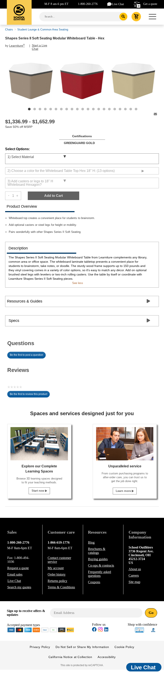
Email (14, 574)
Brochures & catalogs (96, 550)
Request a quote (18, 568)
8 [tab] (66, 109)
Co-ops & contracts (101, 565)
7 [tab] (61, 109)
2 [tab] (34, 109)
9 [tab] (72, 109)
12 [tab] (88, 109)
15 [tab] (104, 109)
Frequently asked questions (99, 574)
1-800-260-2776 (88, 4)
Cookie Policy (124, 647)
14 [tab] (98, 109)
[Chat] (109, 4)
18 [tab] (120, 109)
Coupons (94, 582)
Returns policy (57, 581)
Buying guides (98, 559)
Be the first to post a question (26, 354)
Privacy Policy (40, 647)
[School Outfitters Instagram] (100, 630)
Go (151, 613)
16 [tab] (109, 109)
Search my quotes (19, 587)
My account (56, 568)
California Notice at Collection (70, 657)
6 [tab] (56, 109)
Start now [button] (38, 490)
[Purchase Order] (53, 629)
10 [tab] (77, 109)
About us (135, 569)
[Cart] (136, 16)
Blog (91, 542)
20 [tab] (130, 109)
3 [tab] (40, 109)
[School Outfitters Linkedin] (106, 630)
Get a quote (150, 4)
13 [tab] (93, 109)
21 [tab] (136, 109)
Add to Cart (53, 195)
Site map (134, 582)
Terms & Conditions (61, 587)
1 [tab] (29, 109)
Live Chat (118, 4)
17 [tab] (114, 109)
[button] (139, 630)
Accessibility (107, 657)
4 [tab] (45, 109)
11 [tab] (82, 109)
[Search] (123, 16)
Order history (57, 574)
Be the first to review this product (30, 395)
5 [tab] (50, 109)
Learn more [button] (124, 491)
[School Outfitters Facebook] (94, 630)
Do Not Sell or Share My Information (82, 647)
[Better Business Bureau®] (153, 629)
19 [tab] (125, 109)
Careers (134, 575)
